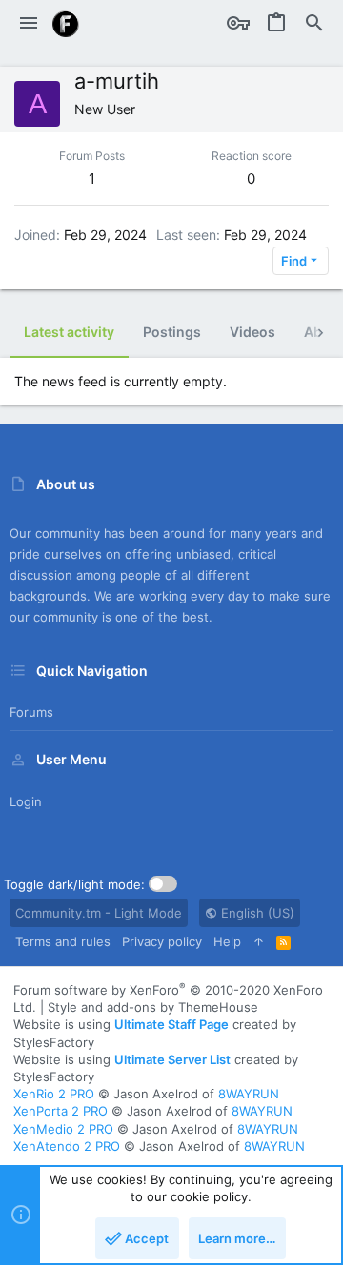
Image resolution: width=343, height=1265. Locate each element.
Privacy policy (162, 941)
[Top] (259, 941)
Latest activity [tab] (69, 332)
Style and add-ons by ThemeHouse (153, 1007)
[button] (29, 24)
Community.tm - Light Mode (98, 912)
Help (227, 941)
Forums (31, 712)
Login (26, 801)
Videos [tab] (252, 332)
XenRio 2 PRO (53, 1093)
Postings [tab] (172, 332)
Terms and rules (63, 941)
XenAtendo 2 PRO (66, 1146)
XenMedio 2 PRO (63, 1129)
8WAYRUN (248, 1093)
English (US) (255, 912)
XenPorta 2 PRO (60, 1110)
